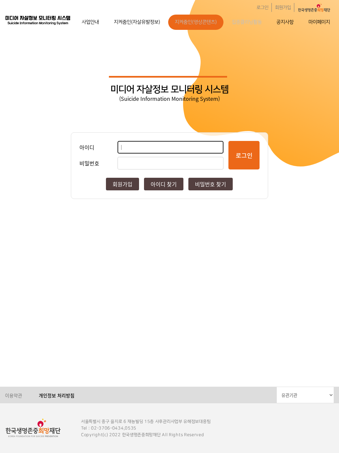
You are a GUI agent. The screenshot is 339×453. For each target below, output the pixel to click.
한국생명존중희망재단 (38, 20)
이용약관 (13, 395)
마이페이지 (319, 22)
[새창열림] (314, 7)
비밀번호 (89, 163)
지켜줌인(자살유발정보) (137, 22)
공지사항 (285, 22)
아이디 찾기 (164, 184)
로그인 (262, 7)
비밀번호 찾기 (210, 184)
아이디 (86, 147)
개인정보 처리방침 (56, 395)
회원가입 (283, 7)
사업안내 (90, 22)
